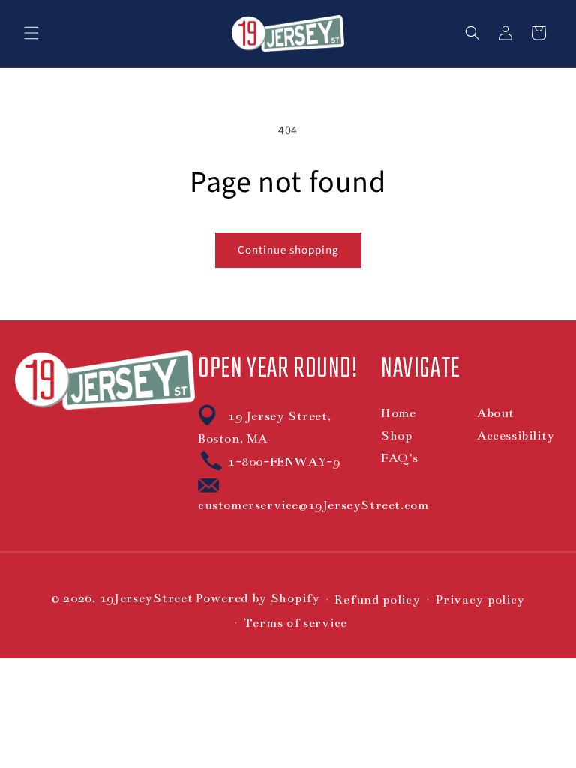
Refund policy (377, 600)
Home (398, 413)
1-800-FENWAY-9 (284, 462)
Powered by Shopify (257, 598)
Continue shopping (288, 250)
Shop (396, 435)
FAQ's (399, 458)
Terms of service (295, 623)
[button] (31, 33)
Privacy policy (480, 600)
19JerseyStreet (147, 598)
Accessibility (516, 435)
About (495, 413)
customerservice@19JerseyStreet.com (313, 505)
